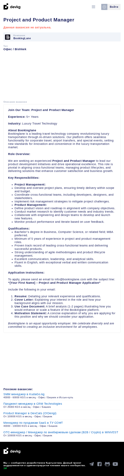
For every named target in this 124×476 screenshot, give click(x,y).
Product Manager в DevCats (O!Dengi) (30, 415)
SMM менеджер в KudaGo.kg (38, 396)
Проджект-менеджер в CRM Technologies (32, 405)
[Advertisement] (62, 76)
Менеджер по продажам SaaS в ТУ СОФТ (33, 424)
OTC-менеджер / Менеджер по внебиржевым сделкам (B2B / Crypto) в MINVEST (60, 434)
